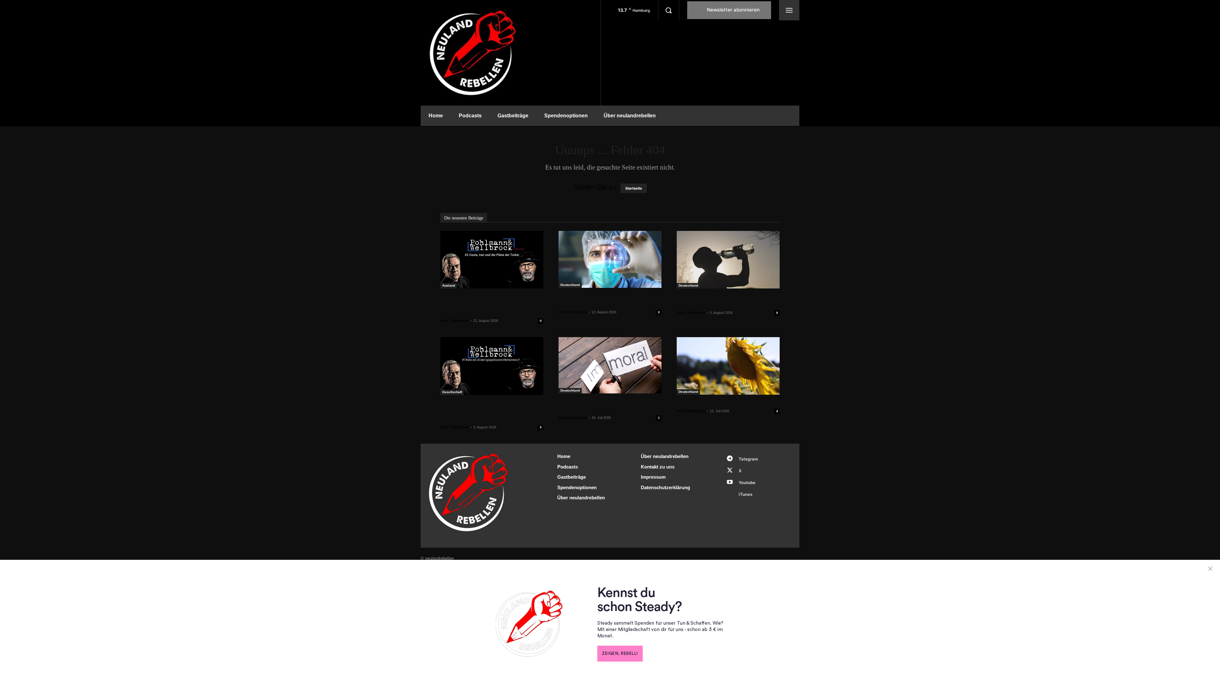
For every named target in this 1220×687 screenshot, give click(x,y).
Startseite (633, 188)
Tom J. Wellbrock (454, 321)
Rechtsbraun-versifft (704, 402)
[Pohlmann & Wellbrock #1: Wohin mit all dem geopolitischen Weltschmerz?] (491, 366)
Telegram (748, 458)
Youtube (747, 482)
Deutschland (570, 285)
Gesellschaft (452, 392)
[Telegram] (729, 459)
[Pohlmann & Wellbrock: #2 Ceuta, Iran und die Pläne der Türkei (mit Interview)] (491, 259)
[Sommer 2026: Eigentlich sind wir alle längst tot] (728, 259)
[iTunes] (729, 494)
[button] (668, 10)
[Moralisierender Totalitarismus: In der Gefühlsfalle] (610, 365)
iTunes (745, 494)
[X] (729, 470)
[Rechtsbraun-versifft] (728, 365)
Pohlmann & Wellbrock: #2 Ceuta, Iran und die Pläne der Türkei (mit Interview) (486, 304)
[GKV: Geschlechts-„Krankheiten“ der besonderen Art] (610, 259)
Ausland (448, 285)
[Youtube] (729, 482)
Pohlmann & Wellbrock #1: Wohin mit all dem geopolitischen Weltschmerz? (487, 411)
